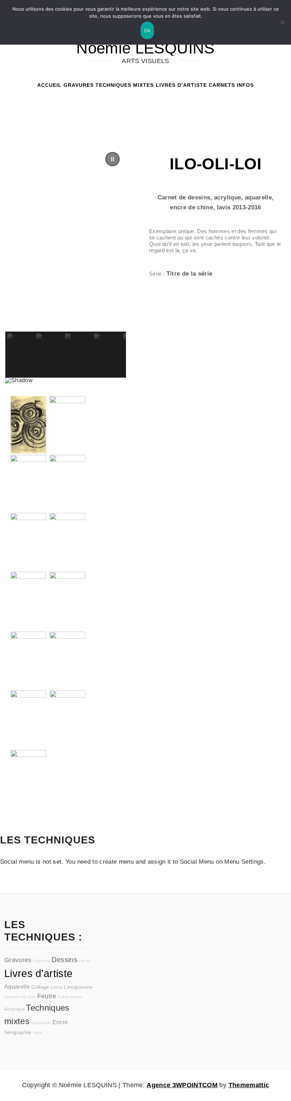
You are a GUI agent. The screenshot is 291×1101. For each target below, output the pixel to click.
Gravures (79, 85)
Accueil (49, 85)
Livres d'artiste (38, 973)
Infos (245, 85)
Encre (60, 1022)
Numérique (41, 1023)
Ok (147, 30)
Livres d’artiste (181, 85)
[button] (112, 159)
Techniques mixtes (124, 85)
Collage (40, 987)
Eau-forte (41, 961)
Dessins (64, 960)
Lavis (56, 987)
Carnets (222, 85)
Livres (84, 961)
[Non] (282, 22)
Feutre (46, 996)
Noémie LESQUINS (145, 48)
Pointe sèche (70, 997)
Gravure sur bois (19, 997)
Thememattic (249, 1085)
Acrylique (14, 1009)
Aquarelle (17, 986)
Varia (37, 1033)
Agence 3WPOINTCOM (182, 1085)
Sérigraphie (18, 1032)
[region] (65, 264)
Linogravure (78, 987)
